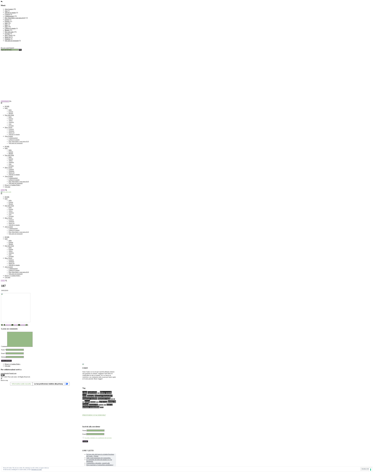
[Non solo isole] (6, 192)
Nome (84, 430)
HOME (7, 106)
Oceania (7, 33)
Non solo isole (9, 32)
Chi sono (7, 187)
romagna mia (93, 405)
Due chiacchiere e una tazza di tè (15, 18)
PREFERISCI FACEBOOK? (94, 415)
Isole (6, 23)
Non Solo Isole (9, 115)
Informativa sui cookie (36, 469)
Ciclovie (7, 14)
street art (110, 405)
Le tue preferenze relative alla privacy (48, 384)
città (84, 392)
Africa (10, 120)
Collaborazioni (9, 16)
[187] (15, 321)
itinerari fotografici (103, 396)
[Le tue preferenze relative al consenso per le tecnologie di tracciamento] (370, 469)
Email (84, 434)
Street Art (8, 37)
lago (112, 399)
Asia (6, 11)
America (11, 122)
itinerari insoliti (89, 398)
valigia (102, 407)
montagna (93, 402)
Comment (4, 346)
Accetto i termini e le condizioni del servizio (98, 438)
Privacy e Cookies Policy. (12, 185)
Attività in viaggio (10, 12)
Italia (6, 25)
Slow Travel (8, 35)
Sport (105, 405)
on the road (103, 402)
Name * (3, 350)
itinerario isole (104, 399)
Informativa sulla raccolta (21, 384)
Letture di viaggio (10, 28)
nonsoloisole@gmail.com (8, 373)
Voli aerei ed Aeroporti (12, 40)
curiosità (92, 392)
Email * (3, 353)
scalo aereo (100, 405)
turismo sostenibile (90, 407)
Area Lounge (9, 9)
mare (87, 401)
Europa (7, 19)
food (98, 393)
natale (97, 402)
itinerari (90, 396)
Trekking (7, 39)
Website (3, 357)
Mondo (7, 30)
